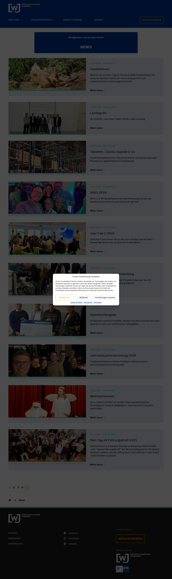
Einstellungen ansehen (105, 297)
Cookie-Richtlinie (76, 302)
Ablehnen (83, 297)
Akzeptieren (64, 297)
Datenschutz (88, 302)
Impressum (98, 302)
